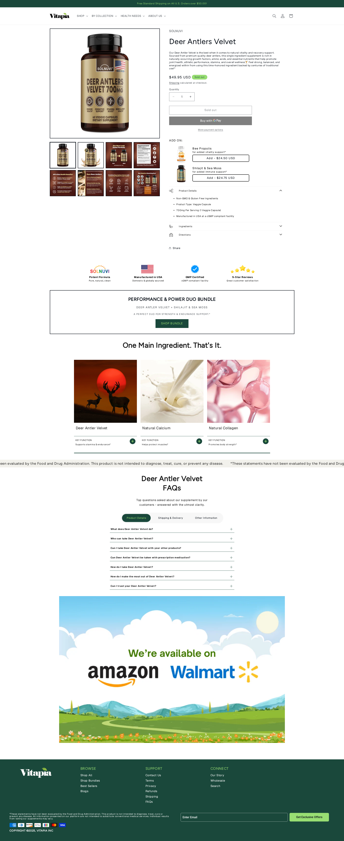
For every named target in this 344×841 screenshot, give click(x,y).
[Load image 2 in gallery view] (91, 155)
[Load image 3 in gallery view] (119, 155)
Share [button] (176, 248)
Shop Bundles (90, 780)
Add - (221, 158)
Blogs (84, 791)
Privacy (150, 786)
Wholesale (218, 780)
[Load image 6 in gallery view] (91, 183)
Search (215, 786)
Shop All (86, 775)
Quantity (174, 89)
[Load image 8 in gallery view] (147, 183)
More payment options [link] (210, 129)
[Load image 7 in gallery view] (119, 183)
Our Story (217, 775)
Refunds (151, 791)
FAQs (149, 802)
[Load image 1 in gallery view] (63, 155)
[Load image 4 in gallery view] (147, 155)
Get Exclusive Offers (309, 817)
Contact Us (153, 775)
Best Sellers (88, 786)
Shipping (174, 82)
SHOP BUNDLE (172, 323)
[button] (82, 16)
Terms (149, 780)
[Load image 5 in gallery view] (63, 183)
